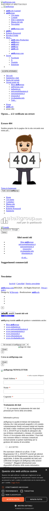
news (15, 42)
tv (9, 31)
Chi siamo (15, 15)
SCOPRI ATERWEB (9, 71)
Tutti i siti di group (10, 191)
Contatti (14, 17)
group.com (17, 29)
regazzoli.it (15, 96)
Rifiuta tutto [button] (36, 499)
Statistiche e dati (12, 78)
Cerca (4, 232)
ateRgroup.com (17, 87)
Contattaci (10, 202)
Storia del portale (12, 80)
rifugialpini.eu (27, 253)
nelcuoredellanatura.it (19, 91)
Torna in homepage (8, 188)
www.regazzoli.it (13, 334)
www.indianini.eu (13, 327)
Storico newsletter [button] (33, 284)
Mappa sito (10, 204)
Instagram (15, 64)
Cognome (8, 396)
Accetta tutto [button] (13, 499)
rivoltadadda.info (17, 98)
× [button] (46, 470)
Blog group (17, 85)
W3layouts (14, 292)
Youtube (14, 62)
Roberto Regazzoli (13, 33)
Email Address (10, 378)
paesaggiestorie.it (18, 93)
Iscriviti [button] (12, 284)
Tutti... (13, 100)
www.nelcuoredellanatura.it (17, 329)
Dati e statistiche (17, 20)
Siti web (9, 76)
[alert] (24, 489)
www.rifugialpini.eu (14, 336)
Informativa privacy (11, 418)
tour (14, 47)
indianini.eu (15, 89)
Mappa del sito (17, 22)
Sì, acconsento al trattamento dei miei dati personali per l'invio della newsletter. (22, 409)
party (15, 44)
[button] (24, 505)
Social (8, 56)
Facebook (15, 58)
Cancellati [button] (20, 284)
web (13, 11)
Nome (7, 387)
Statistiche (10, 211)
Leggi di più (15, 483)
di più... (24, 257)
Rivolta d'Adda (12, 35)
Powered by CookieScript (24, 508)
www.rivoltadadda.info (15, 338)
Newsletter (15, 24)
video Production (20, 40)
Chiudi (4, 349)
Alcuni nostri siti (12, 82)
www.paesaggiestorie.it (15, 331)
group (10, 13)
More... (9, 38)
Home (8, 104)
